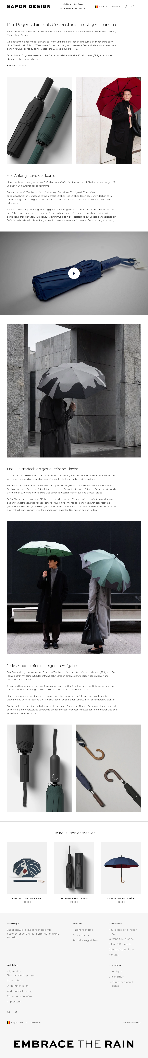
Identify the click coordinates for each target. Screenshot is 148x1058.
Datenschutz (15, 980)
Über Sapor (78, 4)
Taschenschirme (83, 929)
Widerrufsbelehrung (19, 991)
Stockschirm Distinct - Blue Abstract (27, 898)
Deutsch (114, 7)
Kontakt (114, 954)
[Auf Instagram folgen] (8, 1012)
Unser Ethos (116, 976)
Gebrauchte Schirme (121, 949)
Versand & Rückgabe (121, 939)
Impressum (14, 1001)
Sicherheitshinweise (19, 996)
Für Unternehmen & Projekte (72, 9)
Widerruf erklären (18, 985)
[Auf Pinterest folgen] (15, 1012)
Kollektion (66, 4)
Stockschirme (81, 935)
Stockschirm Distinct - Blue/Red (121, 898)
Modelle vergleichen (85, 940)
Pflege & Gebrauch (120, 944)
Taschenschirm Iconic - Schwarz (74, 898)
